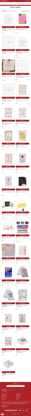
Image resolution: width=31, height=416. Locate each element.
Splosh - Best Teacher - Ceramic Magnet (22, 100)
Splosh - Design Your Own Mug (6, 214)
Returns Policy (3, 397)
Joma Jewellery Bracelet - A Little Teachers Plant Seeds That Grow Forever (22, 77)
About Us (17, 399)
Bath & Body (17, 397)
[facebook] (13, 414)
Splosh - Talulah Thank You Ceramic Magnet (22, 260)
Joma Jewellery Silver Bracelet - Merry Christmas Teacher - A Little (7, 100)
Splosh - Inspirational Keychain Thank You (22, 214)
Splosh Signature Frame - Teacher (7, 76)
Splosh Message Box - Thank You (7, 237)
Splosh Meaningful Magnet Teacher (21, 29)
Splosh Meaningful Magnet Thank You (7, 282)
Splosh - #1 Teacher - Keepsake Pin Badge (8, 191)
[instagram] (17, 414)
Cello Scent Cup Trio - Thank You (21, 237)
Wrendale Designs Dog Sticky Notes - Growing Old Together (21, 352)
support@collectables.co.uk (6, 390)
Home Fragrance (18, 396)
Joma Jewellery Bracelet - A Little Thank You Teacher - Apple (22, 53)
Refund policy (3, 399)
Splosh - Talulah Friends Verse (6, 260)
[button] (28, 0)
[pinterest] (15, 414)
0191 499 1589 (4, 391)
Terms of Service (4, 398)
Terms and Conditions (4, 396)
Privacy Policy (3, 395)
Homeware (17, 395)
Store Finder (17, 398)
